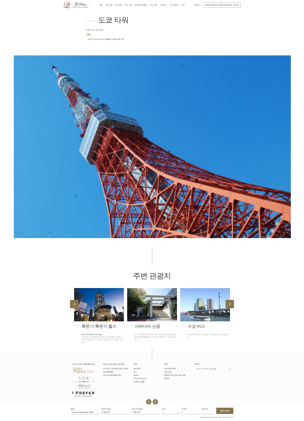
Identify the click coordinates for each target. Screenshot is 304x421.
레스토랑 (118, 5)
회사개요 (137, 368)
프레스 (136, 375)
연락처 (166, 378)
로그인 (235, 5)
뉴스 (135, 372)
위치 (183, 5)
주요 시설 (128, 5)
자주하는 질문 (139, 382)
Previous (74, 304)
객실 (101, 5)
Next (230, 304)
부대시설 (109, 5)
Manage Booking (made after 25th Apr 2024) (216, 417)
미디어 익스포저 (139, 378)
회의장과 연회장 (141, 5)
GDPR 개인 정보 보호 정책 (174, 375)
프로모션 (163, 5)
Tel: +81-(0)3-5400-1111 (112, 375)
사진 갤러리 (174, 5)
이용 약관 (168, 372)
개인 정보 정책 (170, 368)
